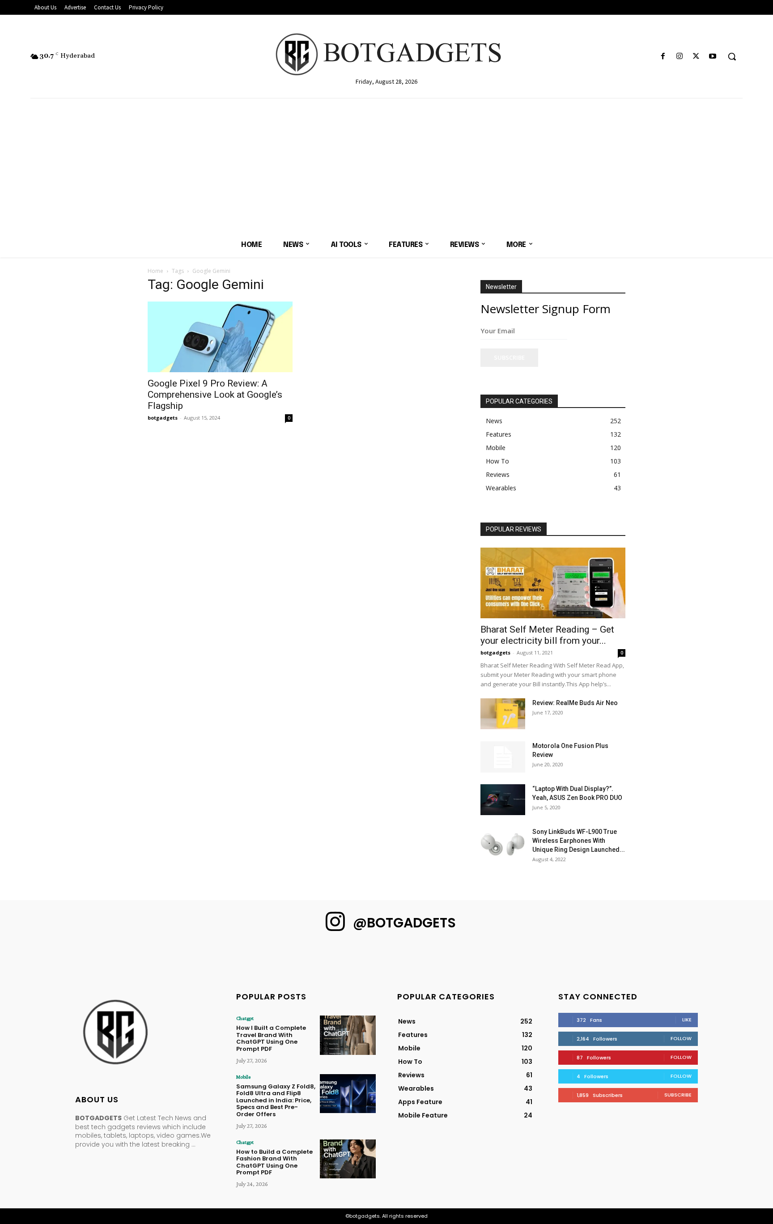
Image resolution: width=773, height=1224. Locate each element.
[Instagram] (679, 57)
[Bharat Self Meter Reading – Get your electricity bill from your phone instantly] (552, 583)
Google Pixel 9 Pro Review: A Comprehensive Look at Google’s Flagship (215, 394)
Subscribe (509, 357)
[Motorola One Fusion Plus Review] (502, 757)
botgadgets (163, 417)
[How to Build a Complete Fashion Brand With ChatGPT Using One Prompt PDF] (348, 1158)
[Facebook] (663, 57)
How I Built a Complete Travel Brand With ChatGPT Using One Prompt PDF (271, 1038)
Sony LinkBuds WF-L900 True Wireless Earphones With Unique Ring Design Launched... (578, 840)
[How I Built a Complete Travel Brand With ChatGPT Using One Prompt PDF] (348, 1035)
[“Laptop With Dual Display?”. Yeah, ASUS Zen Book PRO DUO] (502, 799)
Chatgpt (245, 1018)
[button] (732, 56)
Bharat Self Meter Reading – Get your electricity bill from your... (547, 635)
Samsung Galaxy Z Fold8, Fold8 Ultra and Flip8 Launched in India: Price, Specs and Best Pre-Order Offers (275, 1100)
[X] (696, 57)
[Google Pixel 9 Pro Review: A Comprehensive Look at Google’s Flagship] (220, 337)
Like (687, 1019)
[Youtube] (713, 57)
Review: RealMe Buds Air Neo (575, 702)
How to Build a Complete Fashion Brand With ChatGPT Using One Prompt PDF (274, 1162)
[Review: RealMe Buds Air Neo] (502, 713)
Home (155, 271)
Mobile (243, 1077)
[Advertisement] (386, 165)
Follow (681, 1038)
